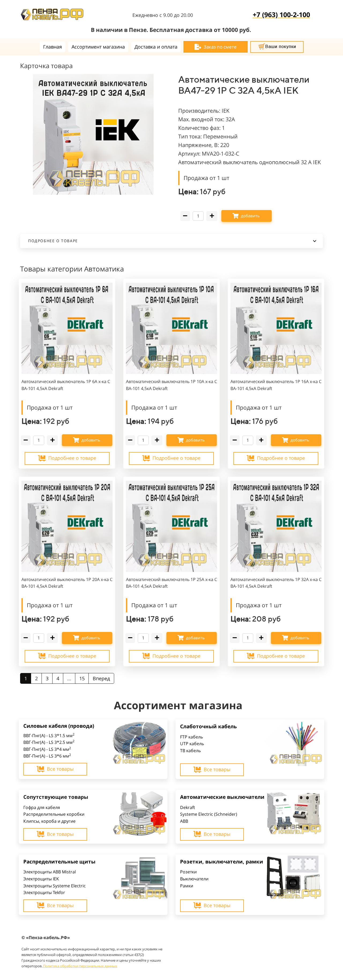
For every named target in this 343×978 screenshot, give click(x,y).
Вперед (101, 678)
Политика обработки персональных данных (80, 966)
